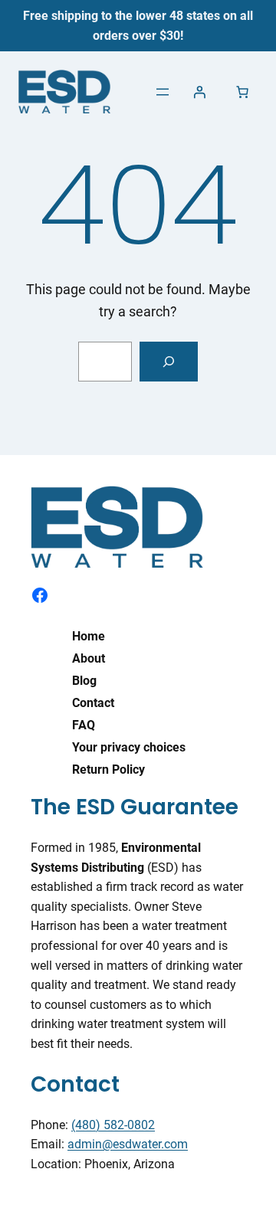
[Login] (199, 92)
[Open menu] (162, 92)
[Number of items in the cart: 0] (242, 92)
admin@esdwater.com (127, 1144)
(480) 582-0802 (113, 1125)
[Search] (169, 361)
